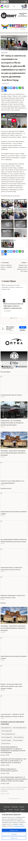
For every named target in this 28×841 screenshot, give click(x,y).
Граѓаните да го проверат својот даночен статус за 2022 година (22, 267)
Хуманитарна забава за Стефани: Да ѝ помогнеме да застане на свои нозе (11, 568)
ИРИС (21, 812)
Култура (3, 603)
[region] (14, 826)
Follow (23, 330)
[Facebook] (2, 2)
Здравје (22, 809)
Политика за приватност (18, 826)
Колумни (21, 807)
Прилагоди (14, 834)
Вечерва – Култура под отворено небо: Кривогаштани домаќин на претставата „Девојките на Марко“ (11, 686)
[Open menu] (14, 6)
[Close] (26, 814)
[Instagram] (7, 2)
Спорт (16, 812)
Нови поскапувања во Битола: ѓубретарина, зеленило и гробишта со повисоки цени (13, 306)
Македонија (14, 807)
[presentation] (14, 292)
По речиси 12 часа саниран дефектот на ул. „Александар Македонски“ (12, 482)
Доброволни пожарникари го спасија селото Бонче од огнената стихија (13, 596)
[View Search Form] (26, 1)
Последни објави (5, 372)
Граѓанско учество (6, 488)
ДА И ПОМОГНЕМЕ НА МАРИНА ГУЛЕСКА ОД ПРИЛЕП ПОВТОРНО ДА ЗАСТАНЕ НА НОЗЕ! (13, 541)
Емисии (10, 809)
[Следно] (24, 300)
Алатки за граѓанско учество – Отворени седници (6, 266)
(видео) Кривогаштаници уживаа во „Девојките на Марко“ (14, 513)
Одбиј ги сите (14, 838)
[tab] (12, 318)
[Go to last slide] (4, 300)
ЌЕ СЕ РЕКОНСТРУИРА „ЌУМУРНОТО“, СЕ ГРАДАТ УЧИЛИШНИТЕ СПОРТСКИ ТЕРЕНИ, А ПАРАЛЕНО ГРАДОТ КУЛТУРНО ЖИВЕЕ (14, 779)
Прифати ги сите (14, 830)
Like (23, 327)
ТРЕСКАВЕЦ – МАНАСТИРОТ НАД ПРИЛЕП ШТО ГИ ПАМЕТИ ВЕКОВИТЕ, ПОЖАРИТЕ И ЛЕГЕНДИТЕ (13, 453)
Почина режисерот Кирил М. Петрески (11, 395)
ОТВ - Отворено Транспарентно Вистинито (10, 328)
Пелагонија (4, 52)
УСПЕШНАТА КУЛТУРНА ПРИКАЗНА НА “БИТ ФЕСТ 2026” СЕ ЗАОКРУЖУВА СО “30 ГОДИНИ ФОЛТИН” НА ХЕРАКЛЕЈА (13, 760)
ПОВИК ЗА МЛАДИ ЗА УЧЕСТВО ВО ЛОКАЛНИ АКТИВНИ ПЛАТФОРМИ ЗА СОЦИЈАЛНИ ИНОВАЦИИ (14, 789)
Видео (5, 809)
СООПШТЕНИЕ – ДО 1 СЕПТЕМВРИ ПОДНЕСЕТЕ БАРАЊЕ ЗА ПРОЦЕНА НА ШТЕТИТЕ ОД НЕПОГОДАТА (12, 423)
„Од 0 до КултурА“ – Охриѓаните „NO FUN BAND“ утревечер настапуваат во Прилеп (12, 715)
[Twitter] (4, 2)
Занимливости (9, 812)
